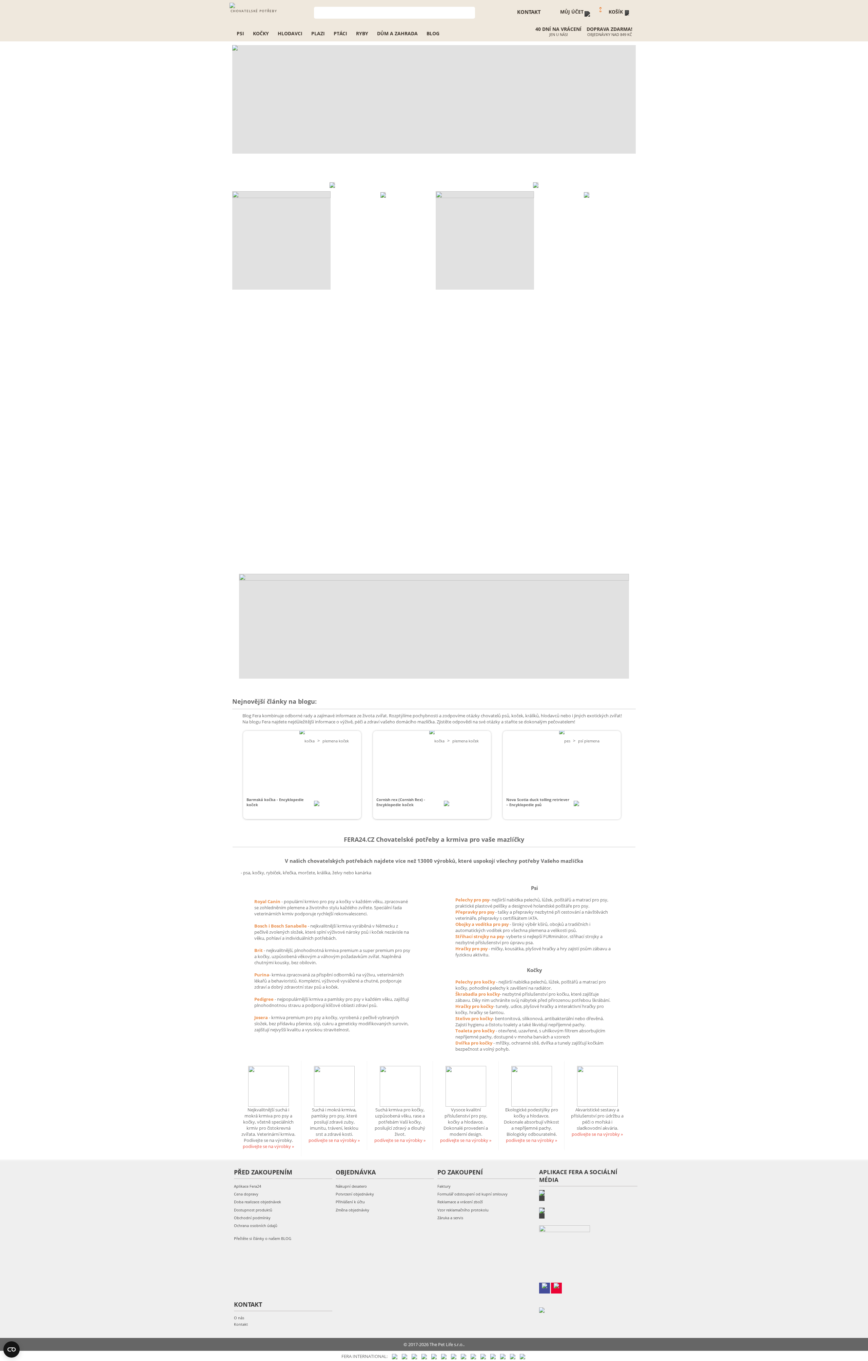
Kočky (261, 33)
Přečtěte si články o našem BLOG (262, 1238)
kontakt (529, 11)
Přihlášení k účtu (350, 1201)
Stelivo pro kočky (474, 1018)
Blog (433, 33)
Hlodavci (290, 33)
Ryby (362, 33)
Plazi (318, 33)
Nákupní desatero (351, 1186)
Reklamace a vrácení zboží (460, 1201)
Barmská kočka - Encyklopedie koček (275, 802)
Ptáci (340, 33)
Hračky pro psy (472, 949)
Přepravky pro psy (475, 912)
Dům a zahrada (397, 33)
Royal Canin (267, 901)
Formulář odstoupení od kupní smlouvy (472, 1194)
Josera (261, 1017)
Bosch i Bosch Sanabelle (280, 926)
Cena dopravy (246, 1194)
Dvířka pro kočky (474, 1043)
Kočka (309, 740)
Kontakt (241, 1324)
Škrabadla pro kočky (477, 994)
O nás (239, 1317)
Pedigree (264, 999)
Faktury (444, 1186)
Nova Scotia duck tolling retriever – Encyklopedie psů (537, 802)
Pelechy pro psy (472, 900)
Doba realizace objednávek (257, 1201)
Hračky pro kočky (474, 1006)
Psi (240, 33)
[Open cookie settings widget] (11, 1349)
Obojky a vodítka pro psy (482, 924)
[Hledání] (470, 12)
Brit (259, 950)
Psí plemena (588, 740)
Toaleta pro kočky (475, 1031)
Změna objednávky (352, 1209)
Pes (567, 740)
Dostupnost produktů (253, 1209)
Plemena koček (335, 740)
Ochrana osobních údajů (255, 1225)
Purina (261, 975)
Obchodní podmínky (252, 1217)
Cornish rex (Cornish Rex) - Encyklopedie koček (400, 802)
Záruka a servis (450, 1217)
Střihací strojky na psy (479, 936)
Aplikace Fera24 (247, 1186)
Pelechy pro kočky (475, 982)
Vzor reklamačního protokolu (463, 1209)
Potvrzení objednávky (355, 1194)
